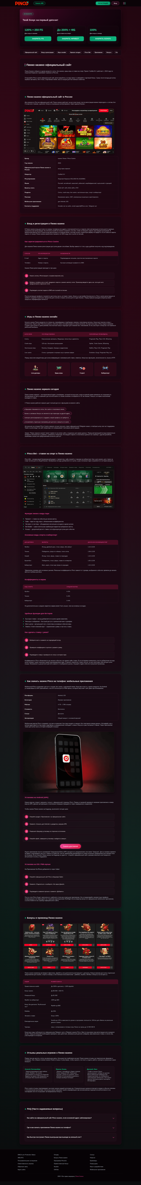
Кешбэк (56, 1166)
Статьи (92, 1154)
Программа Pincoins (60, 1160)
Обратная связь (23, 1166)
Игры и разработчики (96, 1166)
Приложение (98, 52)
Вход (115, 3)
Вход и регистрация (47, 52)
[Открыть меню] (124, 3)
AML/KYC (21, 1157)
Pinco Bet (87, 52)
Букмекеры (93, 1160)
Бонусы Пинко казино (60, 1157)
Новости (92, 1157)
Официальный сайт (31, 52)
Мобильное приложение (97, 1169)
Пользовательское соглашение (27, 1160)
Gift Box (56, 1169)
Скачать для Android (70, 846)
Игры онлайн (62, 52)
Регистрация (103, 3)
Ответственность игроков (25, 1163)
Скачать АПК (39, 3)
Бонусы (109, 52)
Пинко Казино (79, 1176)
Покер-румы (94, 1163)
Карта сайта (21, 1169)
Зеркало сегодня (75, 52)
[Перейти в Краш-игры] (59, 369)
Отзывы (56, 1154)
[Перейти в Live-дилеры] (35, 369)
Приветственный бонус (61, 1163)
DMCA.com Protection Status (26, 1154)
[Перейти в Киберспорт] (105, 369)
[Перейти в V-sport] (82, 369)
